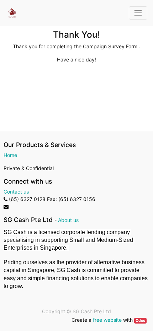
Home (10, 155)
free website (107, 320)
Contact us (16, 192)
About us (68, 220)
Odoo (140, 320)
